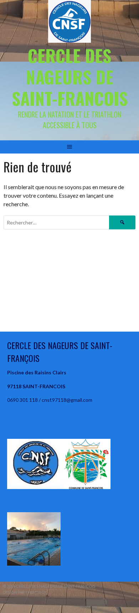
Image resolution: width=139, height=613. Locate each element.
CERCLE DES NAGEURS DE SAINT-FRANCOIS (70, 77)
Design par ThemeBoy (25, 592)
